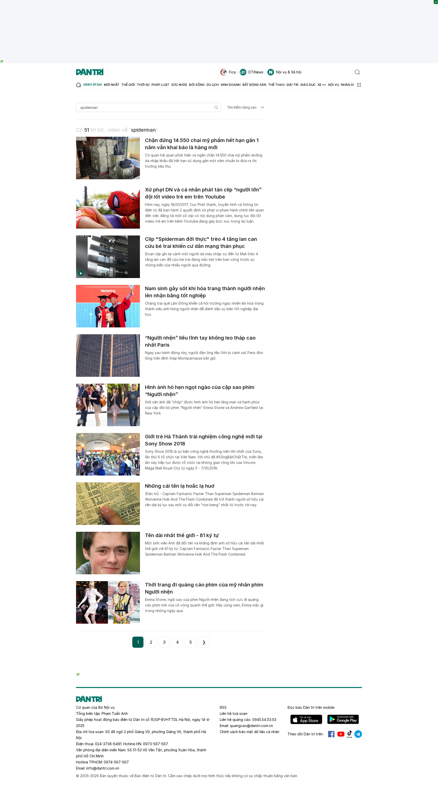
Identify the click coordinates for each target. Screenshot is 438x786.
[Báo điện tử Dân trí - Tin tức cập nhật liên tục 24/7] (89, 72)
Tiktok (349, 734)
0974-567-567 (116, 762)
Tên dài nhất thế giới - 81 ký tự (182, 535)
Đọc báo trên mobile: (311, 707)
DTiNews (255, 72)
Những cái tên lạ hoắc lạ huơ (179, 486)
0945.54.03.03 (264, 719)
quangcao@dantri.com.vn (251, 725)
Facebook (331, 734)
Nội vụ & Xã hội (288, 72)
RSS (223, 707)
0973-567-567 (155, 744)
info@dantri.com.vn (102, 768)
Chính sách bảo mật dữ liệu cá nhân (249, 732)
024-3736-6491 (108, 744)
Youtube (341, 734)
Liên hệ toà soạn (233, 713)
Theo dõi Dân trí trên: (305, 734)
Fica (232, 72)
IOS (306, 719)
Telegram (358, 734)
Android (343, 719)
